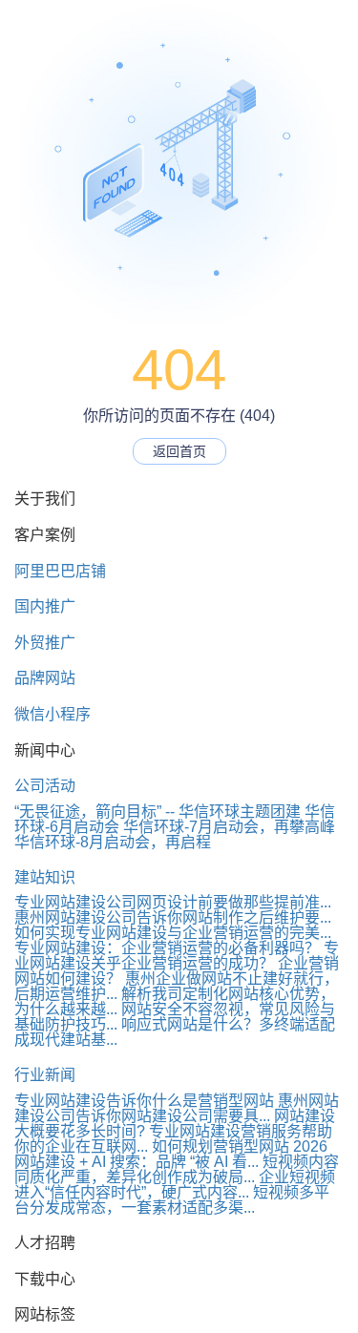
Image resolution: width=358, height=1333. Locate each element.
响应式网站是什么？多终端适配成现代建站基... (174, 1032)
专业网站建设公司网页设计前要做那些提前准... (172, 902)
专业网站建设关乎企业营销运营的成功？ (176, 955)
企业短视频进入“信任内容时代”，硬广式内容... (174, 1184)
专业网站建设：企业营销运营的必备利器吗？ (167, 948)
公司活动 (44, 786)
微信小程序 (52, 714)
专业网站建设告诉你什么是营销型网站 (144, 1101)
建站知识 (44, 877)
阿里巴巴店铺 (60, 571)
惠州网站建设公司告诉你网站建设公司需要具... (176, 1108)
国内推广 (44, 606)
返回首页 (179, 451)
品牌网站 (44, 678)
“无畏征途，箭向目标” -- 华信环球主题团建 (157, 811)
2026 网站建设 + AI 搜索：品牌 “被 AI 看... (170, 1154)
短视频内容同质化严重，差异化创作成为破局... (176, 1169)
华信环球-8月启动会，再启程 (112, 842)
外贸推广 (44, 643)
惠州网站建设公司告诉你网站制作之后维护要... (172, 917)
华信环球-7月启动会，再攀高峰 (229, 827)
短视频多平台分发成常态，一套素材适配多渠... (171, 1200)
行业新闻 (44, 1075)
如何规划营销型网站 (220, 1146)
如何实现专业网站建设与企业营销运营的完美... (172, 933)
